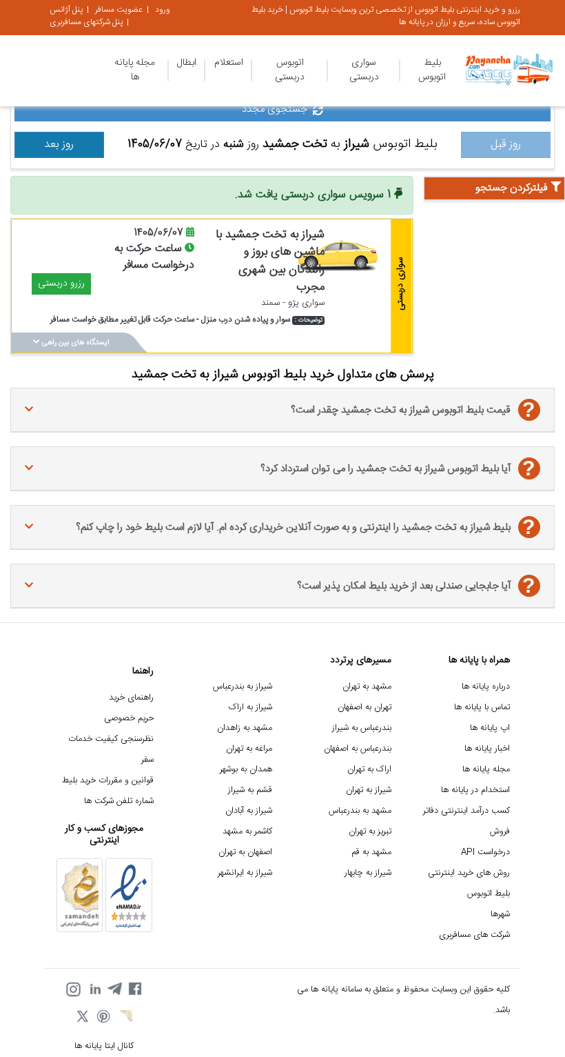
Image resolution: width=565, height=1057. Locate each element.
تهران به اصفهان (364, 707)
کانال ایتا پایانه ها (104, 1046)
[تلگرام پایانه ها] (114, 989)
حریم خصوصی (129, 718)
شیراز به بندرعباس (242, 687)
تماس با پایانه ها (482, 707)
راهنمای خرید (131, 698)
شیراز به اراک (250, 707)
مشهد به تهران (366, 687)
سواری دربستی (364, 70)
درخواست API (485, 852)
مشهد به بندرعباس (360, 811)
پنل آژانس (66, 9)
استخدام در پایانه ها (475, 790)
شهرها (500, 914)
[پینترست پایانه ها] (104, 1017)
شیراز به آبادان (248, 811)
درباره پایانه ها (486, 687)
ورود (162, 9)
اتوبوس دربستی (290, 70)
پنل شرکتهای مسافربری (86, 22)
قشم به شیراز (250, 790)
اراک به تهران (369, 769)
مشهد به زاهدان (244, 728)
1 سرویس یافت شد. (314, 195)
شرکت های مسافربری (474, 935)
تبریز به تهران (370, 831)
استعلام (228, 63)
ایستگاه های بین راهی (75, 343)
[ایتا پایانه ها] (124, 1017)
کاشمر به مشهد (247, 831)
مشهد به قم (371, 852)
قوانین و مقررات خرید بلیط (108, 780)
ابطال (186, 63)
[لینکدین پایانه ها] (93, 989)
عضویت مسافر (119, 9)
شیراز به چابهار (368, 873)
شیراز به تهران (368, 790)
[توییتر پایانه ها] (83, 1017)
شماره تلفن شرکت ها (119, 801)
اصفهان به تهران (245, 852)
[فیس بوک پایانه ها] (135, 989)
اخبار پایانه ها (487, 749)
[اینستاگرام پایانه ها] (73, 989)
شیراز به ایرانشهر (245, 873)
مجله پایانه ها (134, 70)
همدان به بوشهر (246, 769)
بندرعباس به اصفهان (357, 749)
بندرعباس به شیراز (361, 728)
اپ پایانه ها (490, 728)
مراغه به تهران (249, 749)
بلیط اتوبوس (432, 70)
